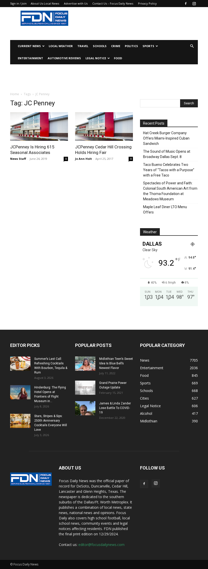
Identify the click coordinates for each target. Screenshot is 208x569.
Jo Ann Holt (83, 159)
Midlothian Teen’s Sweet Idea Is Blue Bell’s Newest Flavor (116, 363)
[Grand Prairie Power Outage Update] (85, 388)
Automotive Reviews (64, 58)
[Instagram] (194, 3)
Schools (100, 46)
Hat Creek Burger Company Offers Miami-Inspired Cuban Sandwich (166, 138)
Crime (115, 46)
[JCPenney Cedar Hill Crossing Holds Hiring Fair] (104, 126)
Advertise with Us (76, 3)
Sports (148, 46)
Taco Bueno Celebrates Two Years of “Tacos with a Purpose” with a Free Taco (168, 170)
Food (118, 58)
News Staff (18, 159)
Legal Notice (95, 58)
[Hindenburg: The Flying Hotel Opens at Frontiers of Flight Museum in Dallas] (20, 392)
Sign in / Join (18, 3)
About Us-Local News (45, 3)
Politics (131, 46)
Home (14, 94)
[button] (192, 46)
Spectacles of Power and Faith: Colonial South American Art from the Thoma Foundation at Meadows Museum (170, 191)
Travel (82, 46)
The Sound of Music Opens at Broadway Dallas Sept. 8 (166, 154)
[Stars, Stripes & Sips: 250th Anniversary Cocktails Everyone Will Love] (20, 421)
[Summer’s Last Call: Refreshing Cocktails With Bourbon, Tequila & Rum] (20, 364)
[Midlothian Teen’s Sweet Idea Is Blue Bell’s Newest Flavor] (85, 364)
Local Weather (61, 46)
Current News (29, 46)
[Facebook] (185, 3)
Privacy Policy (147, 3)
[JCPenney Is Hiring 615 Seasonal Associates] (39, 126)
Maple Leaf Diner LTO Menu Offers (165, 209)
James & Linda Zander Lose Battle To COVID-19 (115, 408)
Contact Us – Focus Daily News (112, 3)
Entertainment (30, 58)
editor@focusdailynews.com (101, 544)
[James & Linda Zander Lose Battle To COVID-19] (85, 408)
